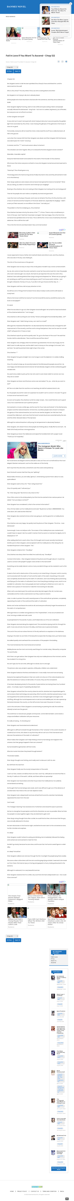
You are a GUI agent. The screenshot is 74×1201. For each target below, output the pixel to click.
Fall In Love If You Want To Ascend (20, 62)
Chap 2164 (60, 1043)
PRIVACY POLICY (22, 1191)
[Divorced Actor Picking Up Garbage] (53, 1153)
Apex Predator (61, 1011)
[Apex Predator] (53, 1013)
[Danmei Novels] (16, 7)
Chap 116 (60, 1004)
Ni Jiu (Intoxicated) (61, 1071)
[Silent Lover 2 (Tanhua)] (53, 996)
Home (7, 62)
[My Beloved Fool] (53, 1137)
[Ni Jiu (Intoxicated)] (53, 1072)
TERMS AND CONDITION (49, 1191)
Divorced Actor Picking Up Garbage (61, 1152)
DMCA (62, 1191)
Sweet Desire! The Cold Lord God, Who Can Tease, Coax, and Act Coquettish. (61, 1030)
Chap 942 (60, 1111)
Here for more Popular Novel (58, 1168)
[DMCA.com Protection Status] (37, 1187)
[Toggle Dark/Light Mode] (66, 61)
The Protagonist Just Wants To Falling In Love (61, 1101)
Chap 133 (60, 1144)
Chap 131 (60, 1019)
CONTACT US (35, 1191)
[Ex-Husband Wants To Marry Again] (53, 978)
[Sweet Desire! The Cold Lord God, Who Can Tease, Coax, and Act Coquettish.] (53, 1029)
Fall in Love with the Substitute (61, 1119)
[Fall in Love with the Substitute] (53, 1120)
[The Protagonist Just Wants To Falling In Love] (53, 1101)
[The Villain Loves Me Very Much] (53, 1053)
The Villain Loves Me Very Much (61, 1052)
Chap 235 (60, 1162)
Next (16, 71)
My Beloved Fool (61, 1135)
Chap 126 (60, 1128)
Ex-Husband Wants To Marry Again (61, 977)
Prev (10, 71)
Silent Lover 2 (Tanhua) (60, 995)
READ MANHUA (10, 16)
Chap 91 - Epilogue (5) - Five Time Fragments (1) (61, 1089)
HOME (12, 1191)
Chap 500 (60, 987)
